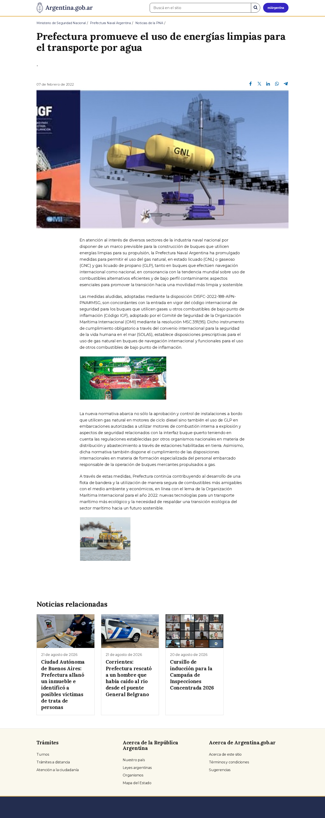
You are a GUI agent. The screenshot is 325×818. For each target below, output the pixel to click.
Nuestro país (134, 760)
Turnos (42, 754)
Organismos (133, 775)
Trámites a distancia (53, 762)
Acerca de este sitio (225, 754)
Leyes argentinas (137, 768)
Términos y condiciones (229, 762)
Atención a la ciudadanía (57, 770)
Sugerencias (219, 770)
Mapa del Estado (137, 783)
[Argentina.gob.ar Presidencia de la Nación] (64, 8)
